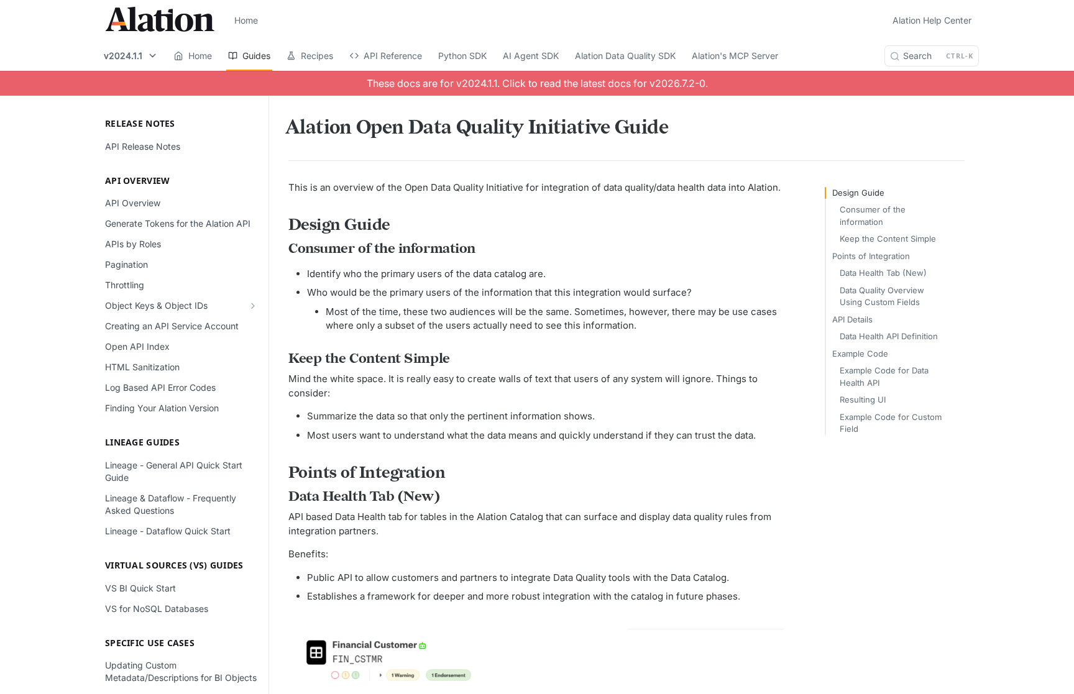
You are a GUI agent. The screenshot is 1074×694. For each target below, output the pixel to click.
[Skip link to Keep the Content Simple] (280, 359)
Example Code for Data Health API (884, 376)
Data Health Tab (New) (883, 273)
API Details (852, 319)
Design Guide (858, 193)
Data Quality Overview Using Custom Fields (882, 296)
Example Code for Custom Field (891, 423)
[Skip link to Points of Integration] (280, 473)
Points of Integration (871, 256)
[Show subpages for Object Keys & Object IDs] (253, 306)
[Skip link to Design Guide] (280, 225)
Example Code (860, 353)
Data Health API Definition (889, 336)
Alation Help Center (932, 20)
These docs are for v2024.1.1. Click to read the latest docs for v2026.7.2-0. (537, 83)
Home (246, 20)
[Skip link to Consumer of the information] (280, 249)
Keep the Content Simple (888, 239)
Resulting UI (863, 399)
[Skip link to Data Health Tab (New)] (280, 497)
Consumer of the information (873, 215)
